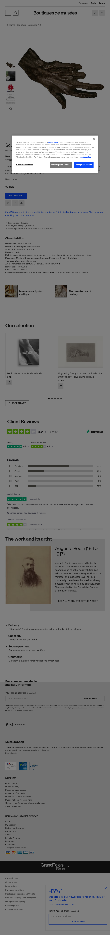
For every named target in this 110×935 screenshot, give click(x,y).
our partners (53, 142)
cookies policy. (85, 157)
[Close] (94, 139)
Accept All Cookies (84, 165)
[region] (55, 154)
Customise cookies (24, 164)
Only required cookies (60, 165)
